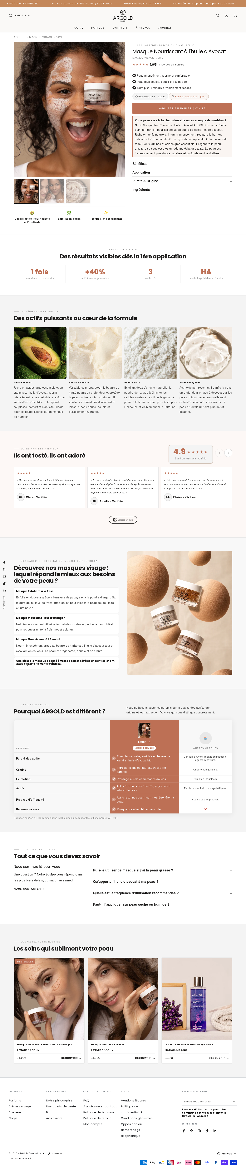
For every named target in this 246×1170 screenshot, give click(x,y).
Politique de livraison (98, 1112)
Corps (13, 1118)
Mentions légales (133, 1100)
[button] (217, 15)
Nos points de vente (61, 1106)
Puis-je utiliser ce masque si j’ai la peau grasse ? (162, 870)
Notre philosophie (59, 1100)
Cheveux (15, 1112)
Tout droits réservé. (20, 1158)
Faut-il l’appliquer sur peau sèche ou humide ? (162, 904)
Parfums (15, 1100)
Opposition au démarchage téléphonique (131, 1130)
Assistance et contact (100, 1106)
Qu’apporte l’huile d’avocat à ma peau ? (162, 881)
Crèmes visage (20, 1106)
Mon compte (92, 1124)
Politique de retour (97, 1118)
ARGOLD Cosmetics (29, 1153)
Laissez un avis (125, 520)
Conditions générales (137, 1118)
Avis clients (54, 1118)
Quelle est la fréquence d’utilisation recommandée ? (162, 893)
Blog (49, 1112)
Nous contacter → (29, 888)
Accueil (20, 37)
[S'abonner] (235, 1101)
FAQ (86, 1100)
